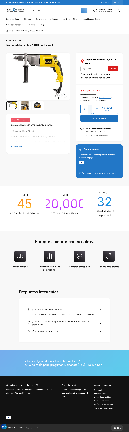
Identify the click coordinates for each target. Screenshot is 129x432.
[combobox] (58, 10)
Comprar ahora (99, 118)
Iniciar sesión (104, 2)
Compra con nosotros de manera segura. (99, 173)
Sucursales (99, 390)
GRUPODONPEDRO (18, 428)
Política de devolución (103, 404)
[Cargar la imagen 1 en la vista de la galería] (12, 105)
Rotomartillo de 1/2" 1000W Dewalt (29, 31)
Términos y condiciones (104, 408)
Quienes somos (101, 393)
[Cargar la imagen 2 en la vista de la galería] (25, 105)
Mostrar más (16, 146)
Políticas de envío (101, 401)
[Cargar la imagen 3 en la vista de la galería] (38, 105)
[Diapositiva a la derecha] (65, 95)
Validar (113, 69)
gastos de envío (105, 97)
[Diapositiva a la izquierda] (60, 95)
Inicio (11, 31)
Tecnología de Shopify (34, 428)
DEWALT (9, 40)
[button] (120, 10)
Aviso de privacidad (102, 397)
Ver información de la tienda (97, 136)
